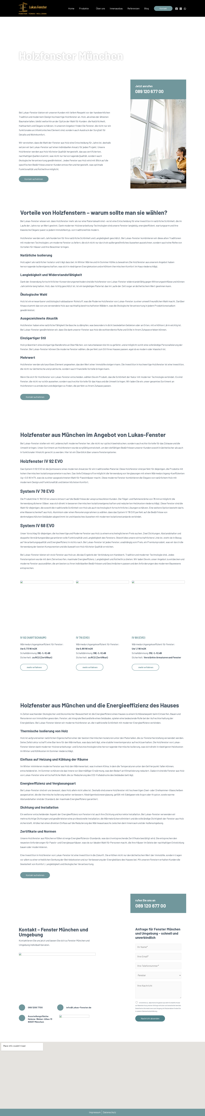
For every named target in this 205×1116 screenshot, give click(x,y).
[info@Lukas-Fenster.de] (60, 1007)
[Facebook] (176, 8)
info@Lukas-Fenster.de (78, 1007)
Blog (146, 8)
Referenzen (133, 8)
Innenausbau (116, 8)
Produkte (84, 8)
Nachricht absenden (150, 1018)
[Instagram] (180, 8)
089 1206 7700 (35, 1007)
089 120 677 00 (149, 91)
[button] (163, 8)
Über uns (100, 8)
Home (71, 8)
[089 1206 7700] (22, 1007)
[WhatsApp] (185, 8)
